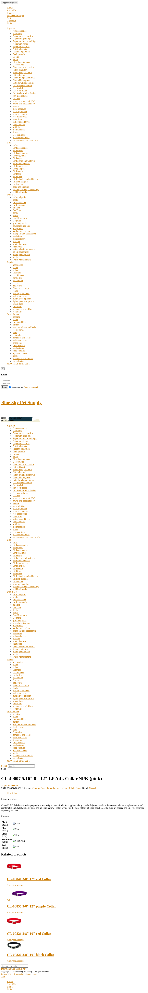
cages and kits (19, 322)
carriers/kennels (20, 205)
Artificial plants (20, 49)
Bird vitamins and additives (25, 179)
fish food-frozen (20, 90)
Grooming (17, 335)
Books (16, 57)
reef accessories (20, 116)
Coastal (92, 788)
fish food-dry (19, 88)
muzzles (16, 241)
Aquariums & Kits (21, 46)
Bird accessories (20, 148)
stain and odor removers (24, 249)
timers (15, 132)
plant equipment (20, 111)
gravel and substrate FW (24, 101)
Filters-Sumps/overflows (24, 77)
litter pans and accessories (24, 233)
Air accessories (19, 31)
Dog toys (17, 220)
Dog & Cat (12, 194)
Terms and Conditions (22, 974)
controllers (17, 278)
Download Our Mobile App (14, 969)
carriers (16, 324)
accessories (18, 265)
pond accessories (20, 114)
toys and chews (20, 353)
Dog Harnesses (20, 218)
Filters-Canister (20, 70)
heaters (16, 106)
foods (15, 291)
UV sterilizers (19, 135)
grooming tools (19, 223)
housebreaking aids (21, 226)
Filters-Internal (19, 75)
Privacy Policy (7, 974)
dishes (15, 215)
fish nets (16, 98)
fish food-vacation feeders (24, 93)
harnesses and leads (21, 337)
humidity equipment (22, 298)
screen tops (18, 304)
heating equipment (21, 293)
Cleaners (17, 272)
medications (18, 348)
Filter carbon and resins (23, 67)
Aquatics (11, 28)
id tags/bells (18, 228)
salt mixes (17, 119)
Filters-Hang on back (22, 72)
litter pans (17, 343)
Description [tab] (12, 793)
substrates (17, 306)
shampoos (17, 246)
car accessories (19, 202)
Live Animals (19, 345)
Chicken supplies (20, 181)
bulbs (15, 270)
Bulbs (15, 59)
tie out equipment (20, 252)
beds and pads (19, 197)
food (15, 332)
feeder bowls (18, 330)
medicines (17, 236)
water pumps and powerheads (26, 140)
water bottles (18, 361)
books (15, 200)
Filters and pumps (21, 288)
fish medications (20, 96)
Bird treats (17, 176)
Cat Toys (17, 210)
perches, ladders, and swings (26, 189)
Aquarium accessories (23, 36)
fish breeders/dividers (22, 85)
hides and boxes (20, 296)
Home (10, 8)
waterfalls (17, 311)
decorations (18, 280)
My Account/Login (15, 15)
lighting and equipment (23, 301)
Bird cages (17, 158)
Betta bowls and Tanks (23, 83)
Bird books (18, 150)
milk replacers (19, 239)
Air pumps (17, 33)
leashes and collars (21, 231)
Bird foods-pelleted (21, 163)
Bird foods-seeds (20, 166)
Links (9, 23)
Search (4, 766)
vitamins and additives (23, 309)
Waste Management (22, 259)
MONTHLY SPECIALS (18, 363)
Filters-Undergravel (21, 80)
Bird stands (18, 171)
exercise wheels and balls (24, 327)
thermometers (19, 129)
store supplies (19, 124)
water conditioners (21, 137)
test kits (16, 127)
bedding (16, 317)
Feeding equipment (21, 51)
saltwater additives (21, 122)
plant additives (19, 109)
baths (15, 145)
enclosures (17, 285)
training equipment (21, 254)
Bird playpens (19, 168)
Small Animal (13, 314)
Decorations (18, 64)
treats (15, 257)
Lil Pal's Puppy (75, 788)
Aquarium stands (20, 44)
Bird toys (17, 174)
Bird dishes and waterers (24, 161)
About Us (11, 10)
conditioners (18, 275)
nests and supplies (21, 187)
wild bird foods (20, 192)
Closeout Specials (40, 788)
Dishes (16, 283)
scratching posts (20, 244)
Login (4, 387)
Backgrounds (19, 54)
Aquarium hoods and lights (25, 41)
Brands (10, 13)
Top (3, 976)
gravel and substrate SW (24, 103)
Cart (9, 18)
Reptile (10, 262)
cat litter (16, 207)
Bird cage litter (19, 155)
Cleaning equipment (22, 62)
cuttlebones (18, 184)
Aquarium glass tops (22, 38)
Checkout (11, 21)
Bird (9, 142)
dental (15, 213)
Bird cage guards (20, 153)
